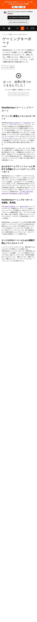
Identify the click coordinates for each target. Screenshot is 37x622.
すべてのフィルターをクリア (19, 94)
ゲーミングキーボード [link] (20, 34)
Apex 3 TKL (24, 206)
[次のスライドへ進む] (34, 4)
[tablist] (17, 28)
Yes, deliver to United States (18, 17)
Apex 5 (11, 122)
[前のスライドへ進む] (3, 4)
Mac (24, 191)
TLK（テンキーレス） (16, 138)
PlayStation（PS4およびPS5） (19, 193)
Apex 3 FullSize (10, 206)
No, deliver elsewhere (17, 22)
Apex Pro (27, 122)
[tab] (17, 28)
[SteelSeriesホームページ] (9, 28)
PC (21, 191)
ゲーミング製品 (7, 34)
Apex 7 (17, 122)
